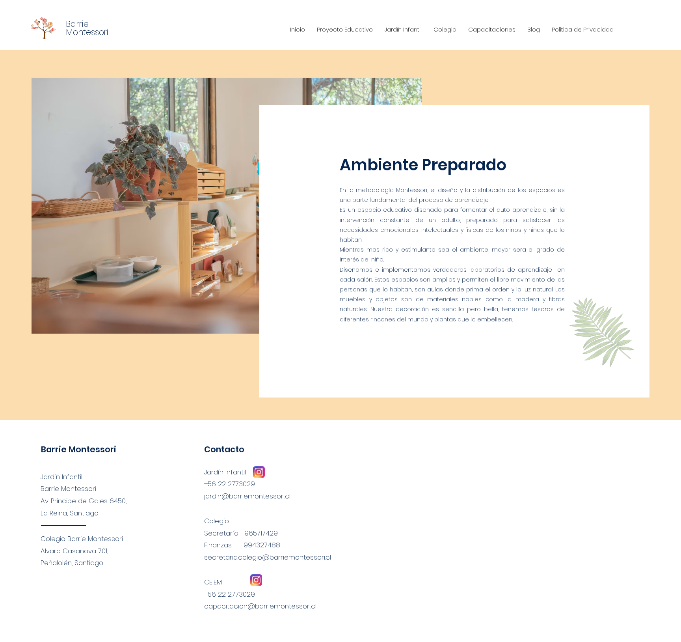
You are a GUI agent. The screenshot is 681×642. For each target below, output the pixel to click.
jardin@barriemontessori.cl (247, 496)
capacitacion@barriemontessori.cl (260, 606)
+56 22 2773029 (229, 594)
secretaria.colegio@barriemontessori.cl (267, 557)
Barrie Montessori (78, 449)
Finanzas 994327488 (242, 545)
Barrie (77, 24)
